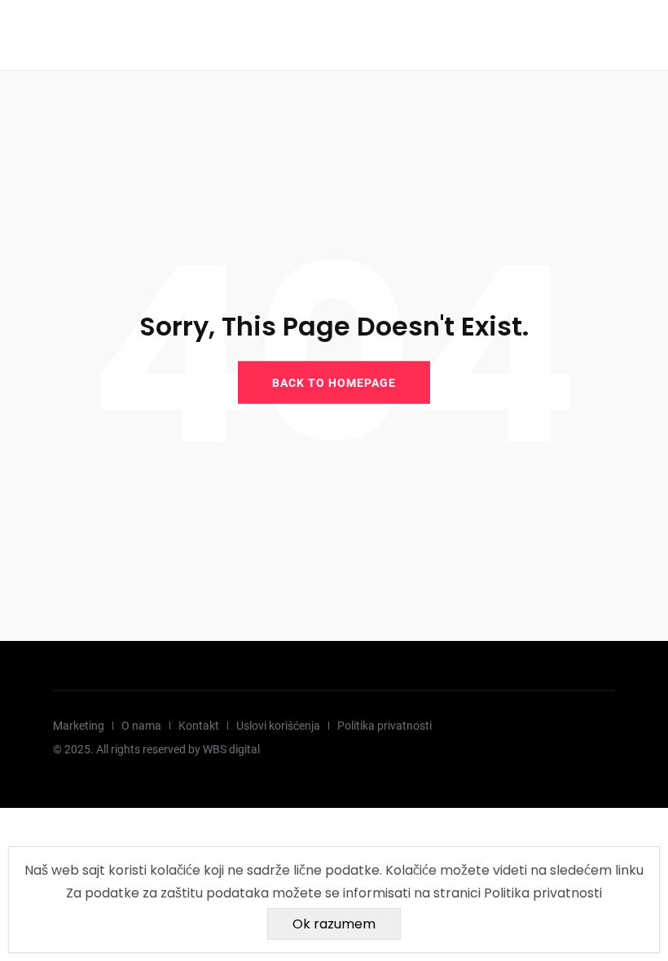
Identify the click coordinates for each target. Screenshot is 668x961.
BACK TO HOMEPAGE (334, 381)
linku (629, 870)
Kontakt (198, 725)
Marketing (78, 725)
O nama (141, 725)
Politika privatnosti (384, 725)
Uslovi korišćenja (278, 725)
